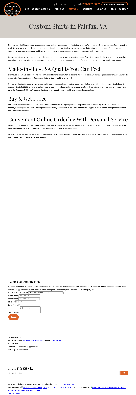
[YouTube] (24, 369)
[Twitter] (21, 369)
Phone (11, 302)
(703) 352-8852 (90, 4)
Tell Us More (13, 312)
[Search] (124, 373)
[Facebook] (18, 369)
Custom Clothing (41, 9)
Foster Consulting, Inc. (59, 387)
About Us (101, 9)
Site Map (11, 393)
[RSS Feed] (31, 369)
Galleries (87, 9)
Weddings (59, 9)
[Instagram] (28, 369)
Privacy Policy (69, 384)
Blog (113, 9)
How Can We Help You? (18, 293)
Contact (123, 9)
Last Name (13, 299)
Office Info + (27, 340)
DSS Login (19, 393)
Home (26, 9)
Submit (14, 317)
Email (11, 305)
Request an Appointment (114, 4)
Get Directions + (38, 340)
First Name (13, 296)
